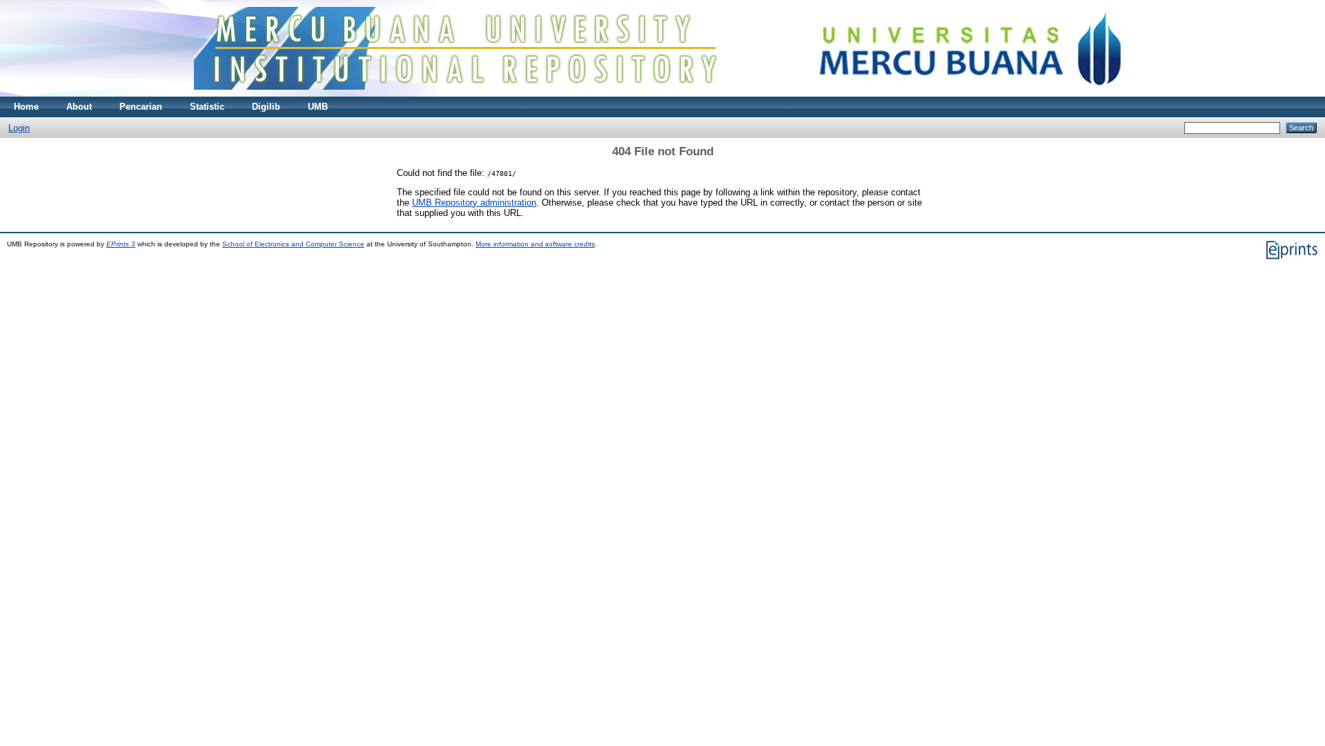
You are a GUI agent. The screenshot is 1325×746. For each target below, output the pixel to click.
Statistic (207, 106)
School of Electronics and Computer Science (293, 244)
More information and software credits (535, 244)
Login (19, 128)
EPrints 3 (120, 244)
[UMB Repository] (663, 93)
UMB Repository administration (474, 202)
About (79, 106)
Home (26, 106)
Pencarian (140, 106)
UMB (318, 106)
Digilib (266, 106)
